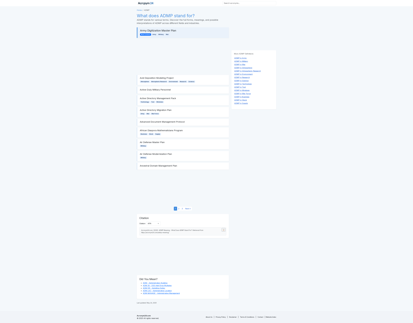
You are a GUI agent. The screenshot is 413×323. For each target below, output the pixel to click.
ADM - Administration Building (155, 283)
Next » (188, 209)
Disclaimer (233, 317)
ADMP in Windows (242, 90)
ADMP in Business (241, 97)
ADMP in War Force (242, 94)
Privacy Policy (221, 317)
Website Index (271, 317)
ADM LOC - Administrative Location (157, 291)
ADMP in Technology (243, 84)
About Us (209, 317)
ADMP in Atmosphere (243, 68)
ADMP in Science (241, 81)
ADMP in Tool (240, 87)
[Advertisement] (183, 56)
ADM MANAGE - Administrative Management (161, 293)
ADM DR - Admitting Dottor (154, 288)
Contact (260, 317)
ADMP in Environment (243, 74)
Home (139, 10)
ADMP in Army (240, 58)
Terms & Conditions (247, 317)
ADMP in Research (242, 77)
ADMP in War (239, 64)
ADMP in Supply (241, 103)
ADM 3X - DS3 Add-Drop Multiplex (157, 285)
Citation (142, 223)
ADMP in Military (241, 61)
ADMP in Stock (240, 100)
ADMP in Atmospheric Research (247, 71)
